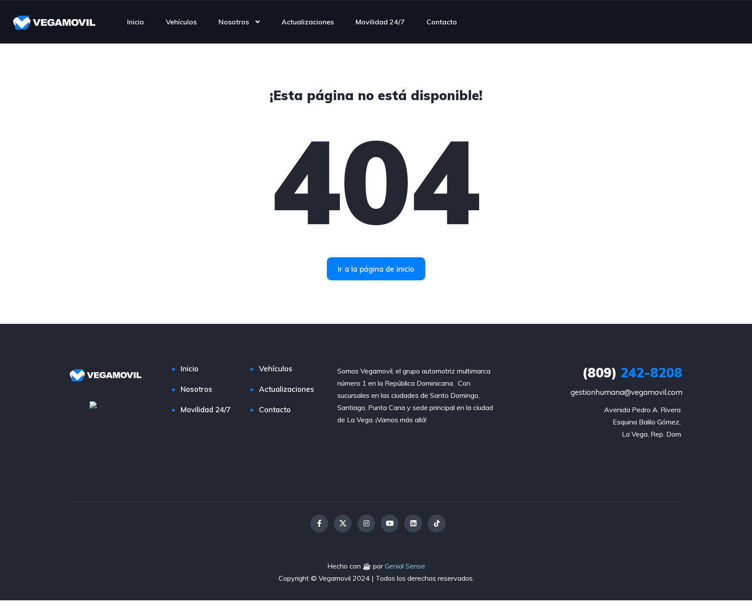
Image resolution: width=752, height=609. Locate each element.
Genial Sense (405, 566)
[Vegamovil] (54, 21)
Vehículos (181, 21)
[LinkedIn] (413, 523)
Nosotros (233, 21)
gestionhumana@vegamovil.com (626, 392)
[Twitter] (343, 523)
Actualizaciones (308, 21)
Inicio (135, 21)
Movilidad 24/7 (380, 21)
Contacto (441, 21)
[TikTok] (437, 523)
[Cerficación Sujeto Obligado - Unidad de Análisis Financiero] (112, 425)
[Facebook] (319, 523)
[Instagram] (366, 523)
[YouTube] (390, 523)
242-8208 (632, 372)
